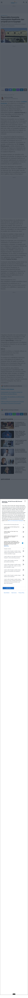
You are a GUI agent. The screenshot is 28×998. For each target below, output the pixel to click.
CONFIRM (8, 588)
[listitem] (14, 524)
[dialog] (14, 748)
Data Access (14, 592)
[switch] (23, 527)
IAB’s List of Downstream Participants (15, 520)
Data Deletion (6, 592)
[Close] (25, 501)
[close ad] (14, 994)
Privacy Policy (21, 592)
